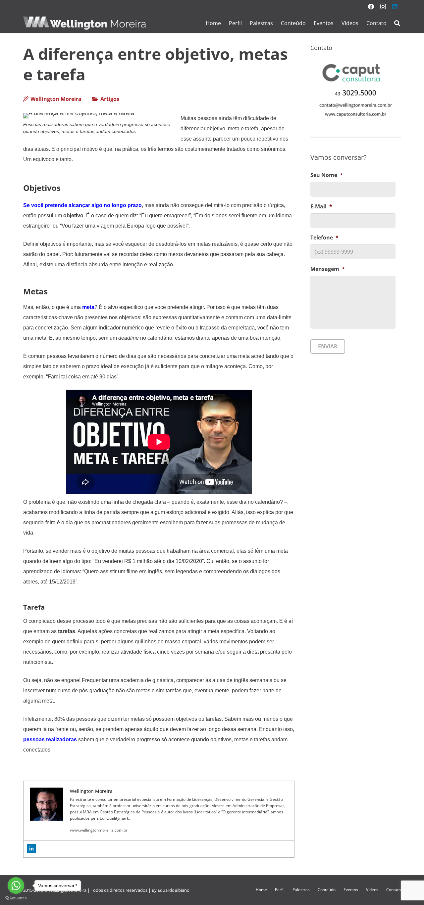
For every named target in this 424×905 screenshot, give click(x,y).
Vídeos (372, 889)
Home (261, 889)
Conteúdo (327, 889)
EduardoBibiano (173, 890)
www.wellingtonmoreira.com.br (99, 830)
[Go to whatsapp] (16, 885)
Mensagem (327, 269)
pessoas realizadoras (50, 739)
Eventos (351, 889)
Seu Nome (326, 175)
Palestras (301, 889)
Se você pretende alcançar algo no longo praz (80, 205)
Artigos (109, 99)
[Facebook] (371, 7)
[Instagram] (383, 7)
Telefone (324, 238)
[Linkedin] (31, 848)
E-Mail (321, 206)
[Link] (84, 23)
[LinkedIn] (395, 7)
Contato (393, 889)
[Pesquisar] (397, 23)
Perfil (280, 889)
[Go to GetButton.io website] (15, 898)
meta (88, 307)
